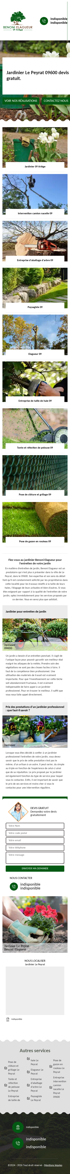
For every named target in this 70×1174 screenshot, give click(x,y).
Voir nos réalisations (21, 101)
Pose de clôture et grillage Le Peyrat (13, 1068)
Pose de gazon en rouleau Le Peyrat (58, 1066)
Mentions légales (53, 1165)
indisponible (58, 19)
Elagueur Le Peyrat (37, 1072)
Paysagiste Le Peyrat (36, 1098)
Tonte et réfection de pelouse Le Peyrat (14, 1085)
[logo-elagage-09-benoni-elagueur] (17, 21)
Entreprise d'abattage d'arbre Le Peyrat (36, 1085)
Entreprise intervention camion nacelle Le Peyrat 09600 (59, 1087)
